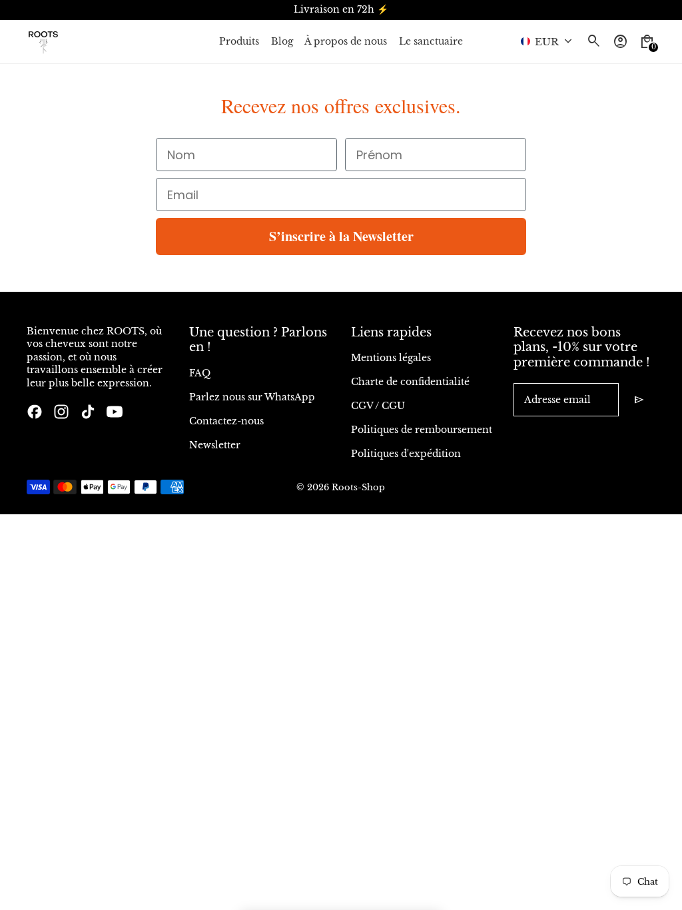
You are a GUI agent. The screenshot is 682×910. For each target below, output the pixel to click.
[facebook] (35, 412)
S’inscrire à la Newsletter (341, 236)
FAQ (199, 373)
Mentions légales (391, 358)
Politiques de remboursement (421, 430)
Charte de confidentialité (410, 382)
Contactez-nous (226, 421)
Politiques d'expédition (406, 454)
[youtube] (115, 412)
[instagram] (61, 412)
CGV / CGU (378, 406)
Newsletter (214, 445)
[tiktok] (88, 412)
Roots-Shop (358, 487)
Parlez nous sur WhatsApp (252, 397)
